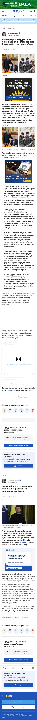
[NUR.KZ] (18, 11)
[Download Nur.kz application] (18, 4)
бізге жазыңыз (23, 397)
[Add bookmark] (33, 668)
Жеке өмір (26, 16)
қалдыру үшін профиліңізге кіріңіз (20, 438)
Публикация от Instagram (18, 384)
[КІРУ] (34, 11)
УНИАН (22, 542)
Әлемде (4, 476)
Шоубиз (4, 16)
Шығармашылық (16, 16)
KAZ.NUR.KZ (6, 125)
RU (31, 11)
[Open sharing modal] (23, 668)
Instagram (31, 153)
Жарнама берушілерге (18, 707)
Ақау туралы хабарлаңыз (18, 702)
